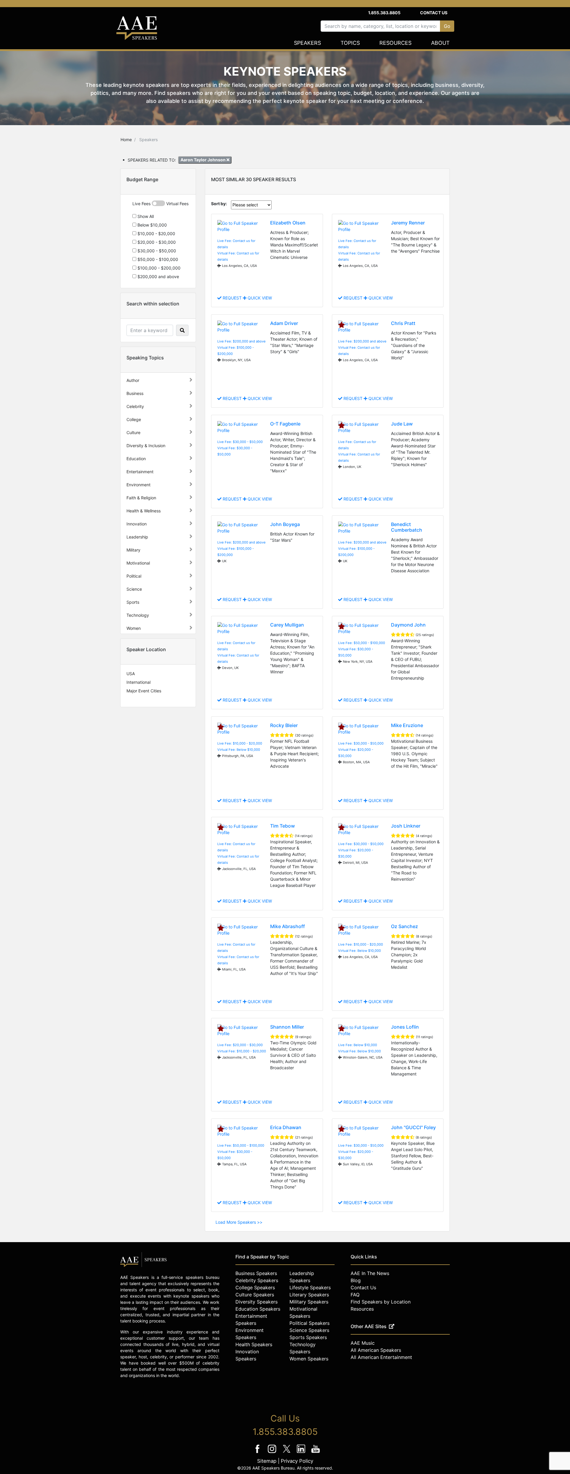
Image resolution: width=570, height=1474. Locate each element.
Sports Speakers (308, 1337)
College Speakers (255, 1287)
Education (136, 458)
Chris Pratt (403, 323)
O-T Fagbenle (285, 424)
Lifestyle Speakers (310, 1287)
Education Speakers (257, 1309)
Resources (395, 43)
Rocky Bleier (284, 725)
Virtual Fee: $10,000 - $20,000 (241, 1051)
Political (133, 576)
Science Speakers (309, 1330)
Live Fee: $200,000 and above (241, 341)
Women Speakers (308, 1359)
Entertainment (139, 471)
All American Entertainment (381, 1357)
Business (134, 393)
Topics (350, 43)
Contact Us (433, 12)
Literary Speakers (309, 1295)
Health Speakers (253, 1344)
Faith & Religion (141, 497)
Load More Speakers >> (239, 1222)
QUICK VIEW (259, 297)
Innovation (136, 523)
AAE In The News (370, 1273)
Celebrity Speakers (256, 1280)
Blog (356, 1280)
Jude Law (402, 424)
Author (132, 380)
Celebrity (135, 406)
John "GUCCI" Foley (413, 1127)
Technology (137, 615)
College (133, 419)
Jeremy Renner (408, 223)
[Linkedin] (301, 1452)
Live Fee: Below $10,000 (357, 1045)
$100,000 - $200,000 (158, 267)
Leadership (137, 536)
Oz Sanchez (404, 926)
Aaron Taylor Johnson (203, 159)
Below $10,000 (151, 224)
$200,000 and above (157, 276)
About (440, 43)
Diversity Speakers (256, 1302)
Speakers (307, 43)
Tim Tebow (282, 826)
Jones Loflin (405, 1027)
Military (133, 549)
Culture (133, 432)
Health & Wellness (143, 510)
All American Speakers (376, 1350)
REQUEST (232, 297)
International (138, 682)
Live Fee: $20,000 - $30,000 (240, 1045)
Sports (132, 602)
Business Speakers (256, 1273)
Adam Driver (284, 323)
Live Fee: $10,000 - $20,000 (239, 743)
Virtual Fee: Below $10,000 (238, 750)
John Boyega (285, 524)
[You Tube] (315, 1452)
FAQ (355, 1295)
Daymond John (408, 625)
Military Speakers (308, 1302)
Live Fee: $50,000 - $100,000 (361, 643)
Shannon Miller (287, 1027)
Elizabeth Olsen (287, 223)
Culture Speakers (254, 1295)
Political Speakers (309, 1323)
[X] (287, 1452)
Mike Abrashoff (287, 926)
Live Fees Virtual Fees (160, 203)
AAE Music (363, 1343)
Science (134, 589)
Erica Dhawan (285, 1127)
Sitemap (266, 1461)
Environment (138, 484)
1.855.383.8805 (384, 12)
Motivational (138, 562)
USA (130, 673)
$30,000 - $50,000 (156, 250)
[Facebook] (258, 1452)
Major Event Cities (143, 690)
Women (133, 628)
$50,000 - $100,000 (157, 259)
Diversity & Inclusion (145, 445)
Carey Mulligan (287, 625)
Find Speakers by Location (381, 1302)
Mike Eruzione (407, 725)
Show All (145, 216)
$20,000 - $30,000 (156, 242)
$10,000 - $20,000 (155, 233)
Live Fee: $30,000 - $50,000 (240, 442)
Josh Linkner (405, 826)
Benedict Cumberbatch (406, 527)
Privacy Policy (297, 1461)
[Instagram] (272, 1452)
